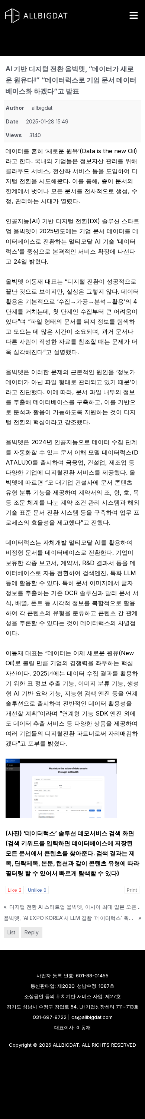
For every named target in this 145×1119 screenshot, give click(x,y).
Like (15, 890)
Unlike (37, 890)
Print (132, 890)
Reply (32, 932)
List (11, 932)
